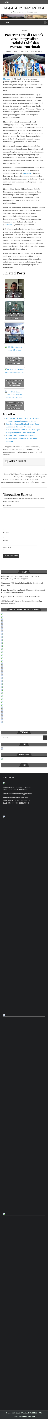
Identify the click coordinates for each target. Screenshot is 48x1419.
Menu (7, 2)
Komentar (8, 505)
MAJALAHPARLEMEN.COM (24, 8)
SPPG (34, 452)
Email (6, 540)
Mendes (6, 79)
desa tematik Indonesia (29, 447)
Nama (6, 533)
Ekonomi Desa (9, 449)
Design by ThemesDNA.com (24, 1416)
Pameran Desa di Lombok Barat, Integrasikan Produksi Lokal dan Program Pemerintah (24, 41)
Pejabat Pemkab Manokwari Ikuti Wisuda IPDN (20, 597)
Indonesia (27, 173)
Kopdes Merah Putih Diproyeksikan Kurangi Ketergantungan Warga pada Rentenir (21, 438)
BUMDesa (8, 225)
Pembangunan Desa (23, 452)
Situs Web (7, 548)
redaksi (8, 51)
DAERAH (24, 30)
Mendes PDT (21, 449)
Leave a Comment (36, 51)
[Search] (45, 22)
